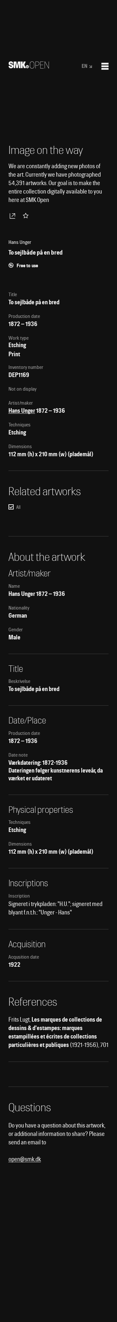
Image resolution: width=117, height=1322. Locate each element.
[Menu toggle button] (105, 66)
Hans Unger (21, 410)
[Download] (13, 215)
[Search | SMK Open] (28, 66)
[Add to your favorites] (27, 215)
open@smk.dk (24, 1159)
